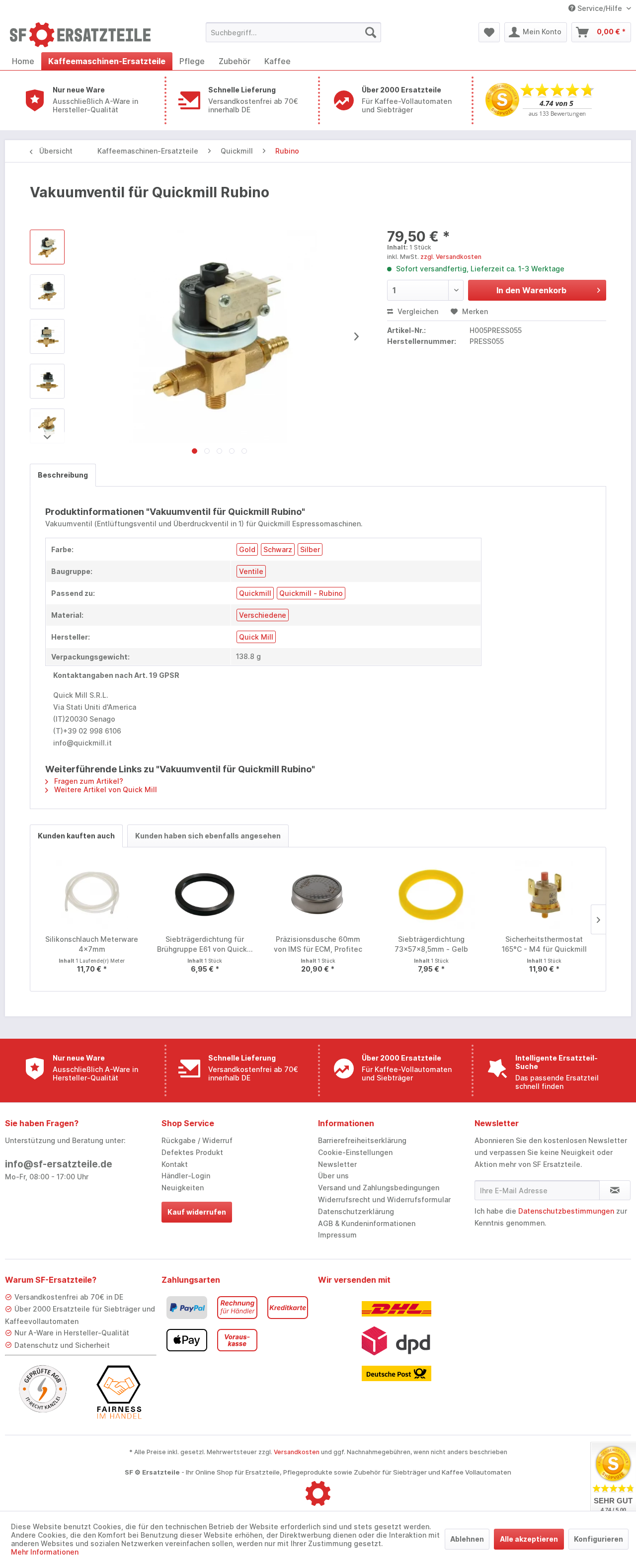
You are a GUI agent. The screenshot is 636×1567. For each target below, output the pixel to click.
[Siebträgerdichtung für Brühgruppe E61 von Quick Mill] (205, 894)
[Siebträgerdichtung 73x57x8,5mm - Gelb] (431, 894)
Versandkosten (296, 1452)
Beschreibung (63, 475)
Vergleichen (417, 311)
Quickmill (255, 593)
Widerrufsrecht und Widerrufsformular (384, 1199)
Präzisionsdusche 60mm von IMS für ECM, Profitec (318, 944)
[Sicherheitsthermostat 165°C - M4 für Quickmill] (544, 894)
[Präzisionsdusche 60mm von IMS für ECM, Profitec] (318, 894)
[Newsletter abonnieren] (615, 1190)
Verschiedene (262, 615)
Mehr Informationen (45, 1552)
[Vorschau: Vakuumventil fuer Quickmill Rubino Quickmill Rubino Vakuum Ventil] (47, 247)
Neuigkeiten (182, 1187)
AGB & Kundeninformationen (366, 1223)
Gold (247, 549)
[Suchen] (370, 32)
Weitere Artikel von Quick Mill (104, 789)
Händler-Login (185, 1175)
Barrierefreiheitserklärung (362, 1140)
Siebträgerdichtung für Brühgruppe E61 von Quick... (205, 944)
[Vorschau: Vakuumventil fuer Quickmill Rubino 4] (47, 426)
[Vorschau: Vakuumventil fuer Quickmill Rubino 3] (47, 381)
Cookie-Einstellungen (355, 1152)
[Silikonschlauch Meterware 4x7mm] (92, 894)
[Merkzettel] (489, 32)
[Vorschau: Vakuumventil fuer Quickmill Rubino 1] (47, 291)
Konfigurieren (598, 1539)
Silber (310, 549)
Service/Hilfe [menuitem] (599, 8)
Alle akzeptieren (529, 1539)
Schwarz (277, 549)
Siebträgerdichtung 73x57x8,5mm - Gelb (431, 944)
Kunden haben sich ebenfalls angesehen (208, 835)
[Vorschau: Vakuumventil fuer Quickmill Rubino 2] (47, 336)
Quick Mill (256, 637)
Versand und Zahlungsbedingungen (378, 1187)
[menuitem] (293, 32)
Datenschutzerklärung (356, 1211)
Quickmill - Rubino (311, 593)
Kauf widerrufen (196, 1212)
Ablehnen (467, 1539)
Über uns (333, 1175)
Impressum (337, 1235)
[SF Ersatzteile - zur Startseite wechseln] (85, 34)
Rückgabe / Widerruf (197, 1140)
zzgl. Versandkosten (450, 256)
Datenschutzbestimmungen (566, 1211)
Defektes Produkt (192, 1152)
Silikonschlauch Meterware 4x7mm (91, 944)
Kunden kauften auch (76, 835)
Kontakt (174, 1164)
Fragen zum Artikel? (87, 781)
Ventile (251, 571)
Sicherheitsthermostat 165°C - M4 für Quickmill (544, 944)
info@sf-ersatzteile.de (58, 1164)
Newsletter (337, 1164)
